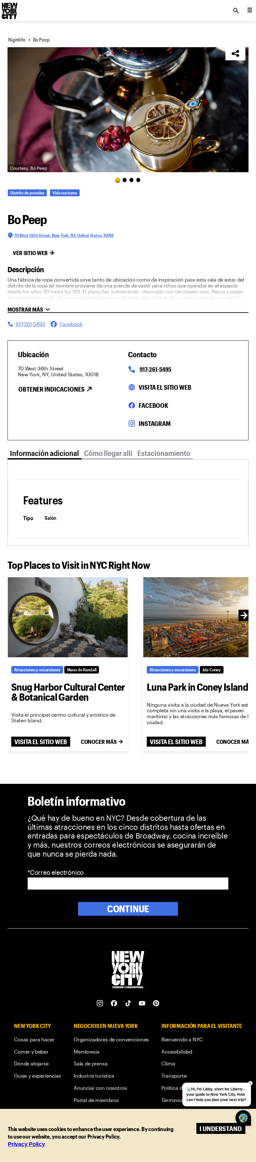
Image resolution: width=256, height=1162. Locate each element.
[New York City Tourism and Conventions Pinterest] (156, 1003)
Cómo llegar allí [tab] (108, 453)
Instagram (155, 423)
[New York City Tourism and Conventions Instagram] (100, 1003)
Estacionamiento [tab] (163, 453)
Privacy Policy (26, 1144)
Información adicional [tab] (44, 453)
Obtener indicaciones (51, 389)
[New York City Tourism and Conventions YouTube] (142, 1003)
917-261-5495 (155, 369)
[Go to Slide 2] (124, 180)
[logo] (9, 9)
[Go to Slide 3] (131, 180)
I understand (220, 1128)
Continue (128, 908)
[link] (37, 1040)
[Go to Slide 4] (138, 180)
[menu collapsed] (250, 11)
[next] (244, 615)
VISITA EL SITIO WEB (40, 741)
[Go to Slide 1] (118, 179)
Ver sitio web (30, 252)
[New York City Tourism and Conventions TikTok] (128, 1003)
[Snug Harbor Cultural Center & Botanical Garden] (67, 617)
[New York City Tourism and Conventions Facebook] (114, 1003)
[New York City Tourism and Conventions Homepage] (128, 970)
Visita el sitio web (165, 387)
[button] (128, 109)
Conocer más (99, 741)
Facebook (153, 405)
